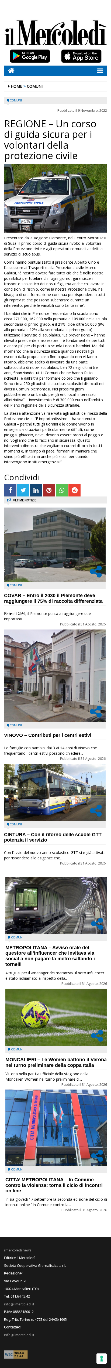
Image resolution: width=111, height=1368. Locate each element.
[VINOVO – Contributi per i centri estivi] (55, 675)
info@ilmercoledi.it (19, 1334)
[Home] (9, 71)
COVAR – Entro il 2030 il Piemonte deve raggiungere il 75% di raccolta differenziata (53, 598)
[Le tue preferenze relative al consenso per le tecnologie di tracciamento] (101, 1358)
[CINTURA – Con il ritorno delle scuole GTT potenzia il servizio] (55, 792)
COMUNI (35, 86)
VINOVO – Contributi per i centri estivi (47, 735)
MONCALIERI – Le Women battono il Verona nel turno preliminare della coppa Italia (56, 1062)
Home (16, 86)
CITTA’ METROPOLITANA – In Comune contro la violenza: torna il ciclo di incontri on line (54, 1185)
